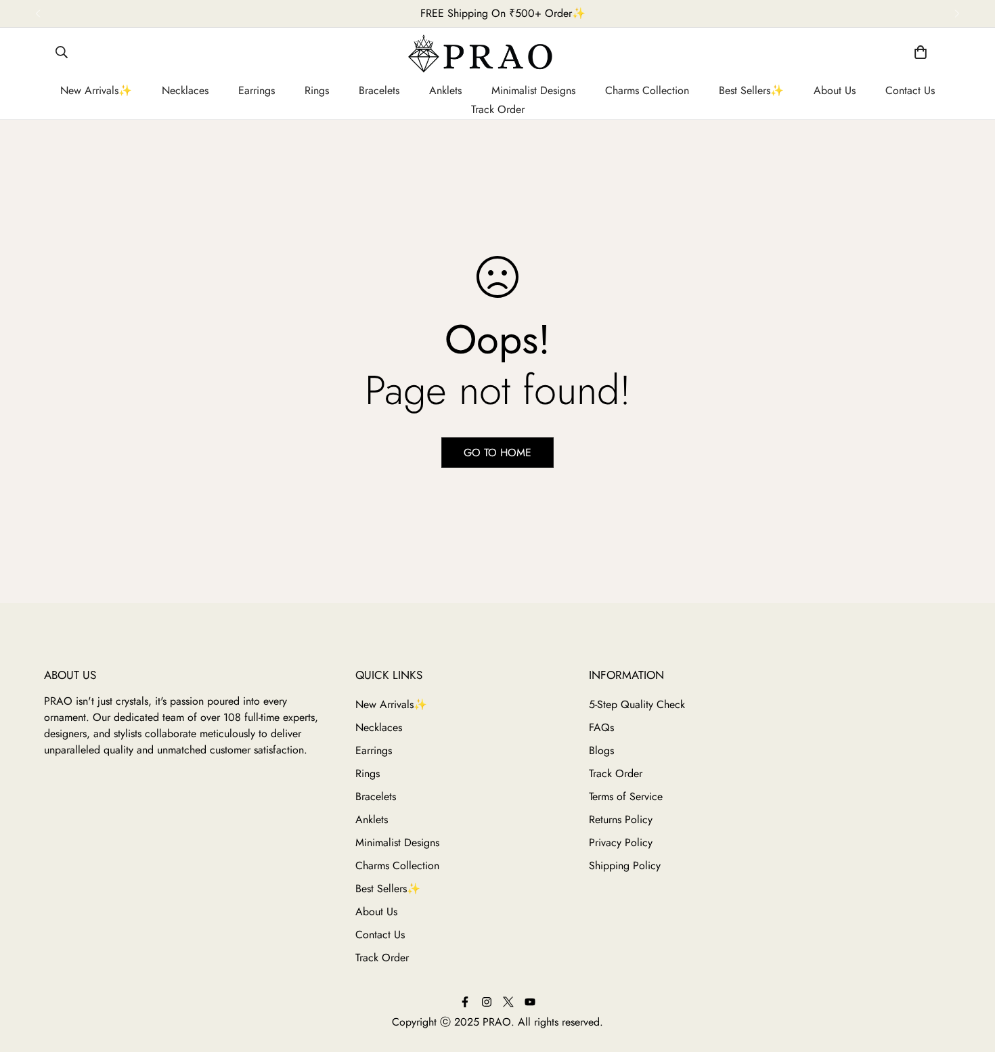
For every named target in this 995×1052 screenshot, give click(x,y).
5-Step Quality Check (637, 704)
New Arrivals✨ (96, 90)
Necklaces (185, 90)
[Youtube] (530, 1001)
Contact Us (910, 90)
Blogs (601, 750)
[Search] (61, 54)
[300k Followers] (465, 1001)
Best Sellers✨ (751, 90)
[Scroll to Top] (972, 982)
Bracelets (379, 90)
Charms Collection (647, 90)
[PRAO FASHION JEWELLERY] (498, 54)
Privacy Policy (621, 842)
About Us (835, 90)
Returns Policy (621, 819)
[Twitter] (508, 1001)
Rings (317, 90)
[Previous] (38, 13)
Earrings (256, 90)
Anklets (445, 90)
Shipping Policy (625, 865)
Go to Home (497, 452)
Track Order (498, 109)
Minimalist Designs (533, 90)
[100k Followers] (486, 1001)
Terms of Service (626, 796)
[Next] (957, 13)
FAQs (601, 727)
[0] (920, 54)
